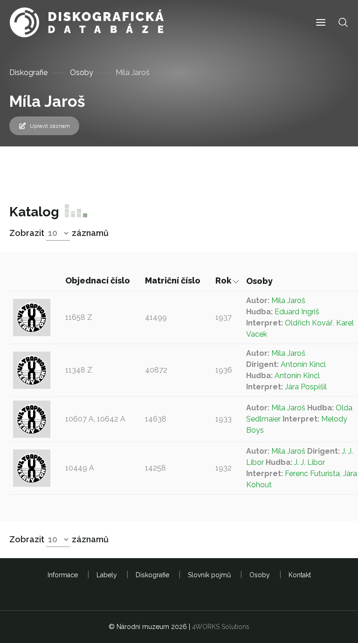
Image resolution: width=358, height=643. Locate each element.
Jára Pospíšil (306, 386)
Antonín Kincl (303, 364)
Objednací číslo (98, 280)
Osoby (81, 72)
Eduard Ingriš (297, 311)
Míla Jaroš (288, 300)
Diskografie (28, 72)
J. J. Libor (309, 462)
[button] (320, 22)
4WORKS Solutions (220, 626)
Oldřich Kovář (309, 322)
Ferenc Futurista (312, 473)
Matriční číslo (173, 280)
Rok (224, 280)
